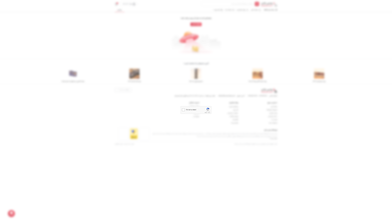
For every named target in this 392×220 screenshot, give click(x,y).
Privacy (206, 112)
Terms (209, 112)
